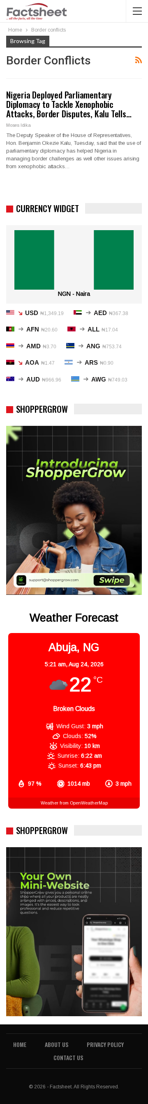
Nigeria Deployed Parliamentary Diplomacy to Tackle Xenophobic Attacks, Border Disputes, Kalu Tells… (69, 104)
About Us (56, 1044)
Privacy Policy (105, 1044)
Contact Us (68, 1057)
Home (19, 1044)
